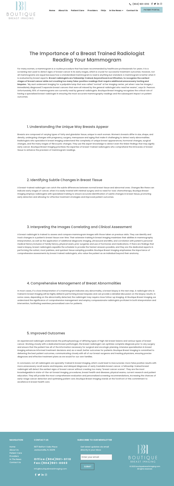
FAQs (103, 10)
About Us (63, 10)
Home (52, 10)
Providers (93, 10)
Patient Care (77, 10)
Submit (87, 466)
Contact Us (132, 10)
